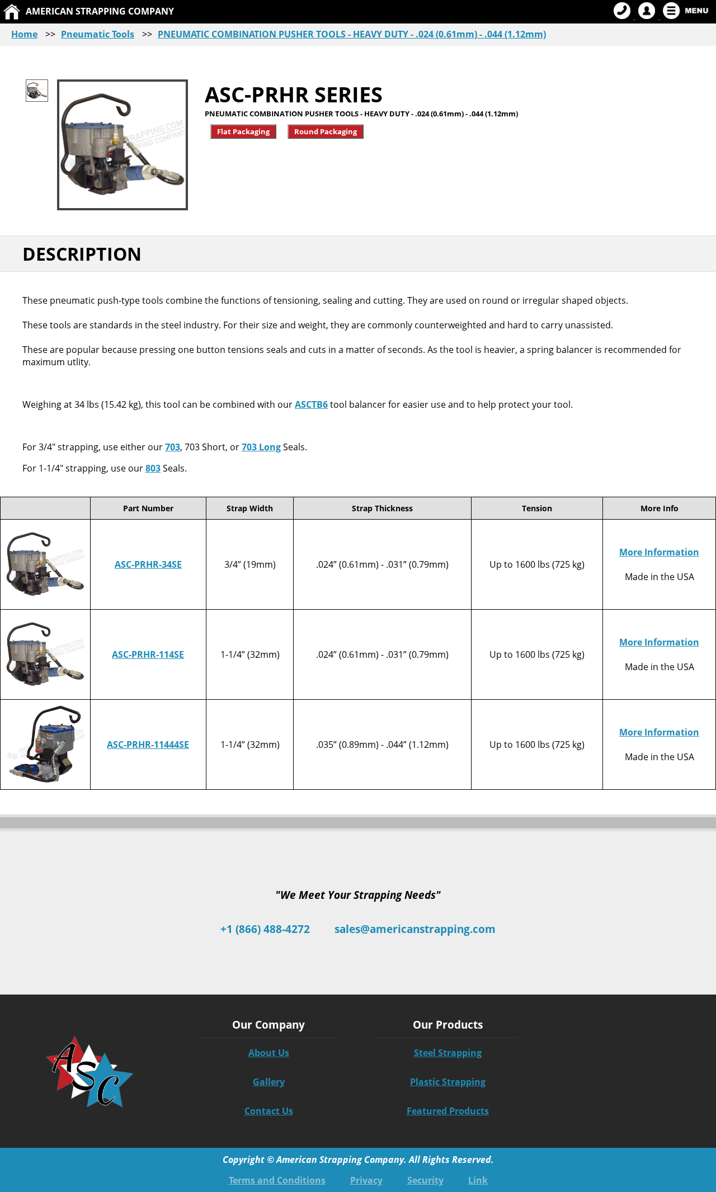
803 (153, 468)
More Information (659, 552)
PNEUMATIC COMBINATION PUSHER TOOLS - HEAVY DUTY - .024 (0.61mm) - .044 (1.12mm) (352, 34)
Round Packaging (325, 131)
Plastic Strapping (448, 1082)
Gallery (269, 1082)
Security (425, 1180)
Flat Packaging (243, 131)
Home (24, 34)
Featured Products (448, 1111)
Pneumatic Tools (97, 34)
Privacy (366, 1180)
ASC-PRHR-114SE (148, 654)
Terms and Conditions (277, 1180)
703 (172, 447)
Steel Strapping (448, 1053)
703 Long (261, 447)
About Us (268, 1053)
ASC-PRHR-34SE (148, 564)
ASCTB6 (311, 404)
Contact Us (268, 1111)
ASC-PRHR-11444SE (148, 744)
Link (478, 1180)
